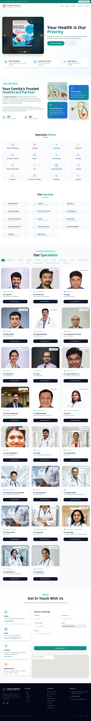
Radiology (54, 260)
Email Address (65, 615)
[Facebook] (3, 703)
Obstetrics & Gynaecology (83, 260)
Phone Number (38, 623)
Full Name (36, 615)
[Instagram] (7, 703)
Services (73, 6)
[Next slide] (41, 35)
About (67, 6)
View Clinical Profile (14, 301)
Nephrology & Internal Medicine (53, 263)
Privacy (75, 715)
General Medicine (11, 260)
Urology (28, 263)
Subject (63, 623)
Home (61, 6)
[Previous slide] (4, 35)
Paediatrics (46, 260)
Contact (87, 6)
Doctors (80, 6)
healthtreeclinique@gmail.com (13, 638)
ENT (22, 263)
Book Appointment (84, 1)
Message (36, 630)
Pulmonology (20, 260)
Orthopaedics (38, 260)
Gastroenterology (63, 260)
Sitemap (87, 715)
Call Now (72, 43)
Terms (81, 715)
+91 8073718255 (7, 1)
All (3, 260)
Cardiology (29, 260)
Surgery (72, 260)
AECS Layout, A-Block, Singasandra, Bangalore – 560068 (80, 692)
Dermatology (66, 263)
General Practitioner (38, 263)
